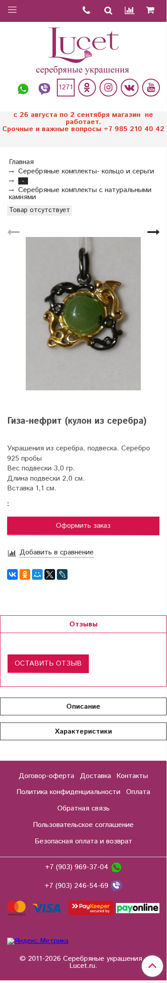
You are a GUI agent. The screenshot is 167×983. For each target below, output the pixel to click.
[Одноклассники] (87, 87)
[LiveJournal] (62, 574)
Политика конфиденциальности (68, 792)
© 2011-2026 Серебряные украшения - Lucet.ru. (83, 962)
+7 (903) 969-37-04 (78, 868)
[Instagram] (108, 87)
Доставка (95, 776)
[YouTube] (151, 87)
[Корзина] (153, 11)
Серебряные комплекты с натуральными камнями (80, 193)
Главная (21, 162)
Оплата (138, 792)
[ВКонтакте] (12, 574)
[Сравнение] (130, 10)
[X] (49, 574)
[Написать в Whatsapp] (23, 87)
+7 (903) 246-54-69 (77, 886)
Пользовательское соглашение (83, 825)
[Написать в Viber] (44, 87)
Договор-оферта (46, 776)
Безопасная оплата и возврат (83, 841)
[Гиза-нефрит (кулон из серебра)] (83, 313)
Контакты (132, 776)
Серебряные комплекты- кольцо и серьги (86, 171)
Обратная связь (83, 808)
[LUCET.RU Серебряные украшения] (83, 50)
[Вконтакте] (130, 87)
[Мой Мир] (37, 574)
